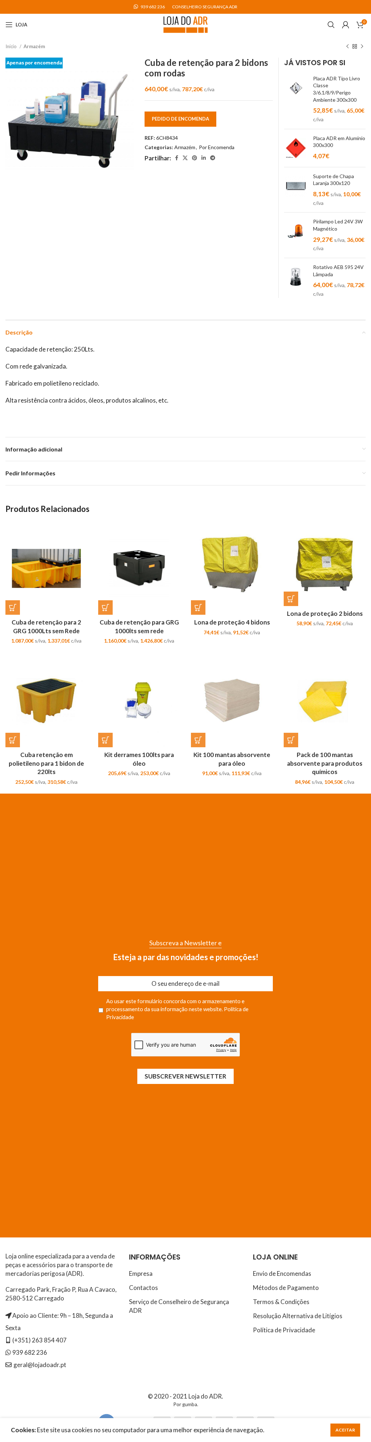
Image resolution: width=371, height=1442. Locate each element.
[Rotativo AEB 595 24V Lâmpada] (296, 281)
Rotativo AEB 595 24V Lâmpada (338, 270)
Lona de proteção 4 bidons (232, 622)
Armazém (34, 46)
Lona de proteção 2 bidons (325, 613)
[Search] (331, 24)
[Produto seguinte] (362, 46)
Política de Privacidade (284, 1330)
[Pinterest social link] (194, 158)
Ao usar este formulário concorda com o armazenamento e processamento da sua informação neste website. (177, 1009)
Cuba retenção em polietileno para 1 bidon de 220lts (46, 763)
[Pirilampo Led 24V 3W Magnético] (296, 235)
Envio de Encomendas (282, 1273)
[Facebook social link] (176, 158)
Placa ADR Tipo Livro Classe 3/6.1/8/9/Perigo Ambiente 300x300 (336, 89)
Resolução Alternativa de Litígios (297, 1316)
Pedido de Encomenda (180, 119)
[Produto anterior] (347, 46)
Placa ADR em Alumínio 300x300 (339, 141)
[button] (12, 607)
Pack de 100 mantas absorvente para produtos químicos (324, 763)
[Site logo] (185, 24)
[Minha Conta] (345, 24)
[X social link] (185, 158)
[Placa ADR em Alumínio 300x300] (296, 148)
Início (11, 46)
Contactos (143, 1287)
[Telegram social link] (212, 158)
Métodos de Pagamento (286, 1287)
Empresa (141, 1273)
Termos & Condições (281, 1302)
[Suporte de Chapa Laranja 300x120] (296, 190)
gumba (189, 1404)
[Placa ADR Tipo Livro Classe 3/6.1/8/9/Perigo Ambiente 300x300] (296, 99)
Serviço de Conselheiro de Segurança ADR (179, 1306)
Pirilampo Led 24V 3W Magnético (338, 225)
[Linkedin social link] (203, 158)
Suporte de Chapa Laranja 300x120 (333, 179)
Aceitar (345, 1430)
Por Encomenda (216, 147)
